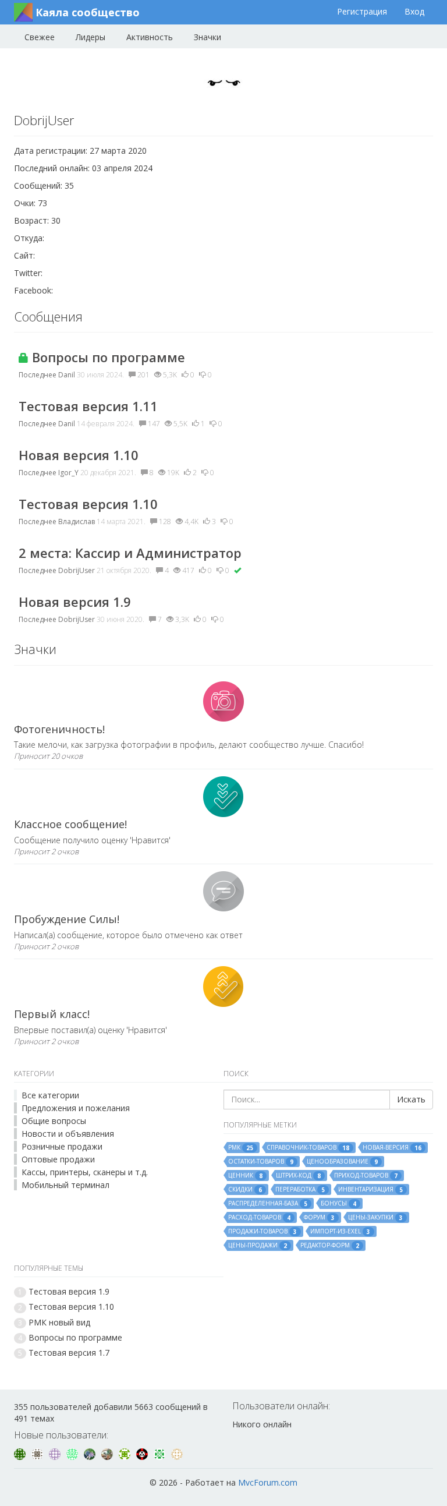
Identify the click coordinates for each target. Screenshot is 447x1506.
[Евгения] (21, 1453)
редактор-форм (329, 1245)
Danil (66, 375)
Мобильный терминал (65, 1184)
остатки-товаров (260, 1161)
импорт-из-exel (340, 1231)
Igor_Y (68, 473)
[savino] (161, 1453)
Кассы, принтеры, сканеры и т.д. (85, 1172)
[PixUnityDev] (143, 1453)
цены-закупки (375, 1217)
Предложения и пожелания (76, 1107)
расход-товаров (259, 1217)
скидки (245, 1189)
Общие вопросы (54, 1120)
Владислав (76, 521)
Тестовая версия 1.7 (69, 1352)
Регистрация (362, 11)
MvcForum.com (267, 1482)
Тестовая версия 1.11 (88, 406)
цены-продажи (257, 1245)
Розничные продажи (62, 1146)
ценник (245, 1175)
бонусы (338, 1203)
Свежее (39, 37)
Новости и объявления (68, 1133)
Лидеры (90, 37)
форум (319, 1217)
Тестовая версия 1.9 (69, 1291)
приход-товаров (366, 1175)
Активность (149, 37)
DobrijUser (76, 570)
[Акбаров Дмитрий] (108, 1453)
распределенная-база (267, 1203)
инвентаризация (370, 1189)
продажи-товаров (262, 1231)
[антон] (177, 1453)
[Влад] (56, 1453)
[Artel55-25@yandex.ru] (126, 1453)
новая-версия (392, 1147)
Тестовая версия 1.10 (88, 503)
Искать (411, 1099)
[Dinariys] (91, 1453)
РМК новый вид (59, 1322)
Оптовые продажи (58, 1159)
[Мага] (38, 1453)
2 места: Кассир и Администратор (130, 552)
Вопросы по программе (107, 357)
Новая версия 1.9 (75, 601)
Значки (207, 37)
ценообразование (342, 1161)
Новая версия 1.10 (79, 455)
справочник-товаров (308, 1147)
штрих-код (298, 1175)
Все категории (50, 1095)
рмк (240, 1147)
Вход (414, 11)
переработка (300, 1189)
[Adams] (73, 1453)
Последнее (37, 375)
